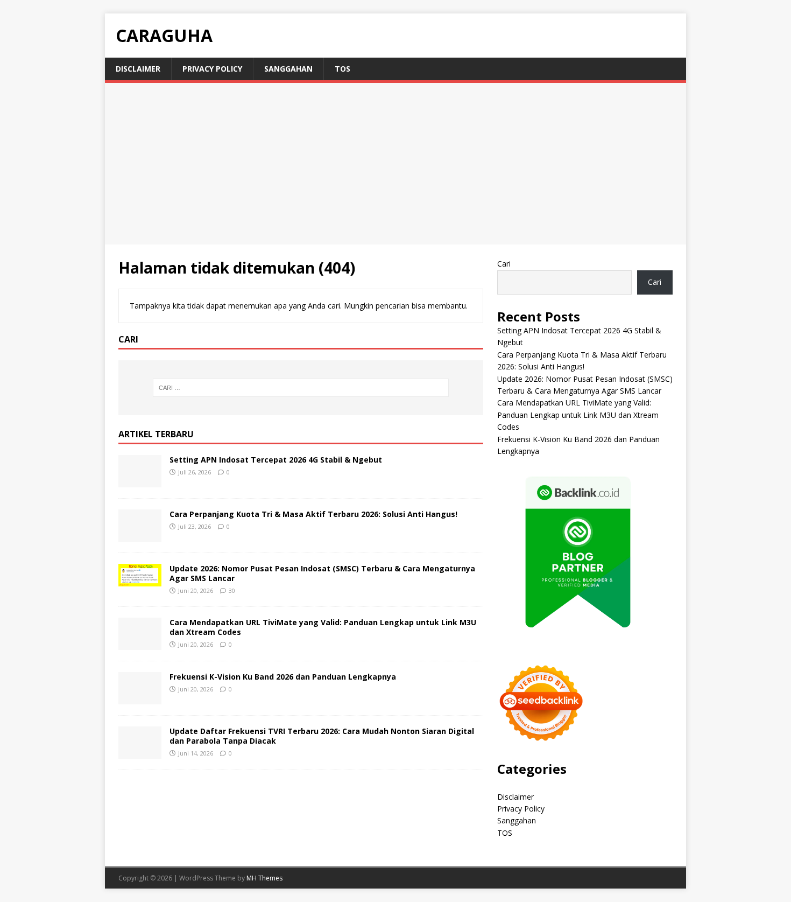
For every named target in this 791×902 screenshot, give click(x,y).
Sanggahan (288, 69)
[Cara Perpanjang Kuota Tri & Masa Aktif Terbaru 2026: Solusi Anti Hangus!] (139, 535)
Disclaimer (138, 69)
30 (232, 590)
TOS (342, 69)
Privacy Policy (212, 69)
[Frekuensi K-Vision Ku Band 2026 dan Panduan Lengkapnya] (139, 698)
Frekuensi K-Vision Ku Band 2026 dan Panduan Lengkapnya (283, 677)
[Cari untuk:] (301, 388)
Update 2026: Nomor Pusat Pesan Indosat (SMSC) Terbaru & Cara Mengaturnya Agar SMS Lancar (322, 573)
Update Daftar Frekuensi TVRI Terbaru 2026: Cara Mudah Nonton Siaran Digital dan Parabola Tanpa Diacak (322, 736)
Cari (504, 263)
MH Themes (264, 878)
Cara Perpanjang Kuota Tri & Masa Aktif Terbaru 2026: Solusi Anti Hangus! (313, 514)
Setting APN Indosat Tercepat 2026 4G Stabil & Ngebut (276, 460)
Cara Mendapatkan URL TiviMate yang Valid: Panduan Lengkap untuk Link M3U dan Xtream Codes (323, 627)
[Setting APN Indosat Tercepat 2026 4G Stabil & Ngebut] (139, 481)
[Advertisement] (395, 163)
